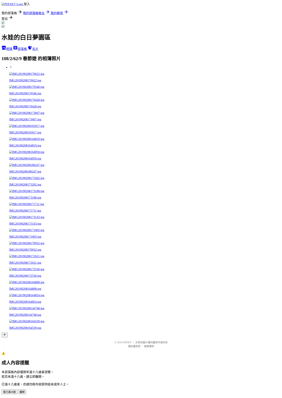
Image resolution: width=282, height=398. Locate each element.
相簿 (9, 49)
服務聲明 (149, 346)
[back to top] (5, 335)
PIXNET (127, 342)
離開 (22, 392)
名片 (35, 49)
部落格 (23, 49)
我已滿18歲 (9, 392)
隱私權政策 (134, 346)
